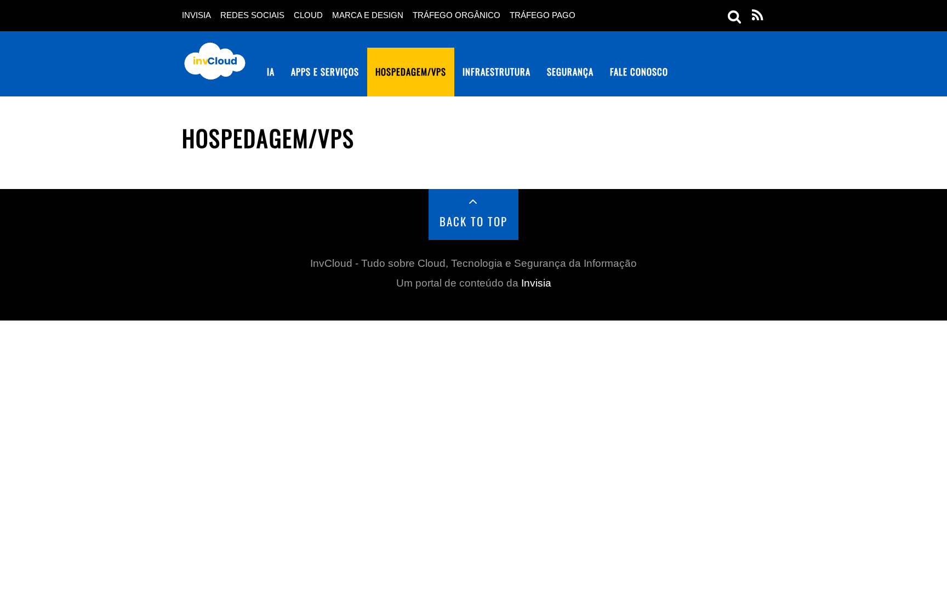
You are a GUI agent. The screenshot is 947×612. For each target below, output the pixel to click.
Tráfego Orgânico (456, 15)
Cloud (308, 15)
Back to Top (474, 221)
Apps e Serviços (325, 71)
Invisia (196, 15)
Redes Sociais (252, 15)
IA (271, 71)
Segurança (570, 71)
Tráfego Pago (542, 15)
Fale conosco (639, 71)
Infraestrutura (496, 71)
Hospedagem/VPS (410, 71)
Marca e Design (367, 15)
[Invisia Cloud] (215, 72)
